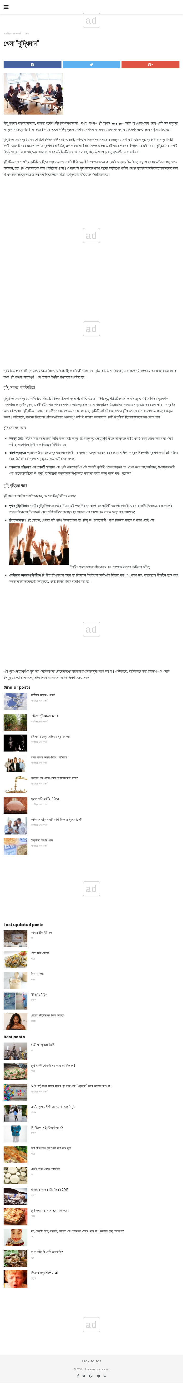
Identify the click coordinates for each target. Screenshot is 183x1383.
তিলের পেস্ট (37, 973)
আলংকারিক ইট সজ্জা (42, 932)
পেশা (27, 33)
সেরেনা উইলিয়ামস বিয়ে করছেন (47, 1015)
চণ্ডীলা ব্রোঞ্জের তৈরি (42, 1044)
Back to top (91, 1361)
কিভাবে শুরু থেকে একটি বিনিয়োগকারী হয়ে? (54, 778)
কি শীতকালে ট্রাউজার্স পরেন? (47, 1127)
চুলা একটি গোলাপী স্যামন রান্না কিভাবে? (53, 1065)
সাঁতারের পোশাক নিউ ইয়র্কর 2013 (50, 1189)
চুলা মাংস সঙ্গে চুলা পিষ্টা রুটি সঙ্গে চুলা (51, 1148)
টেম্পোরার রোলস (40, 953)
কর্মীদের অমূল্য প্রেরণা (43, 695)
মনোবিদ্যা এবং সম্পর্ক (12, 33)
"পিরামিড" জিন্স (39, 994)
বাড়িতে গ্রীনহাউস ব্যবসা (44, 715)
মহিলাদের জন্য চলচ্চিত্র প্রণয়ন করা (50, 736)
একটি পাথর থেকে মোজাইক (45, 1169)
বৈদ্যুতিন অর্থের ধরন (42, 840)
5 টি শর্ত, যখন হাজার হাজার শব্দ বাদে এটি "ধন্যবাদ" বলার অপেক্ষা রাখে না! (71, 1086)
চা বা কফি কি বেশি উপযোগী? (47, 1252)
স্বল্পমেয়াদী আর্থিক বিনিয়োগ (46, 798)
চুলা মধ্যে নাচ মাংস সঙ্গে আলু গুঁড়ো (49, 1210)
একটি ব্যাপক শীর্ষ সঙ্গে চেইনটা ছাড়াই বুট (53, 1106)
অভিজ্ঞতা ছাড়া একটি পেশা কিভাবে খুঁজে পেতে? (56, 819)
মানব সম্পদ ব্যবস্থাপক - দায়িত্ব (49, 757)
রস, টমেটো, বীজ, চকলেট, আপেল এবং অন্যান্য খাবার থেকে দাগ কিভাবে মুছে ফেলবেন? (77, 1231)
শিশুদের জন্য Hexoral (44, 1272)
